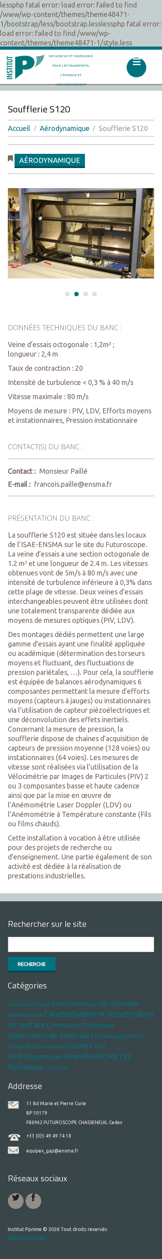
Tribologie (56, 1067)
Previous (20, 234)
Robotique (25, 1067)
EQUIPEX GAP (87, 1046)
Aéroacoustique (29, 1004)
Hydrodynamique (35, 1056)
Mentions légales (27, 1237)
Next (142, 234)
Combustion (63, 1025)
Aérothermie (118, 1003)
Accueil (19, 128)
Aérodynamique (65, 128)
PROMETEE (113, 1056)
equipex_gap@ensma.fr (52, 1150)
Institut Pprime (25, 1229)
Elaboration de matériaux (51, 1035)
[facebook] (33, 1201)
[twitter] (16, 1201)
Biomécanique (25, 1015)
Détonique (98, 1025)
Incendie (77, 1056)
